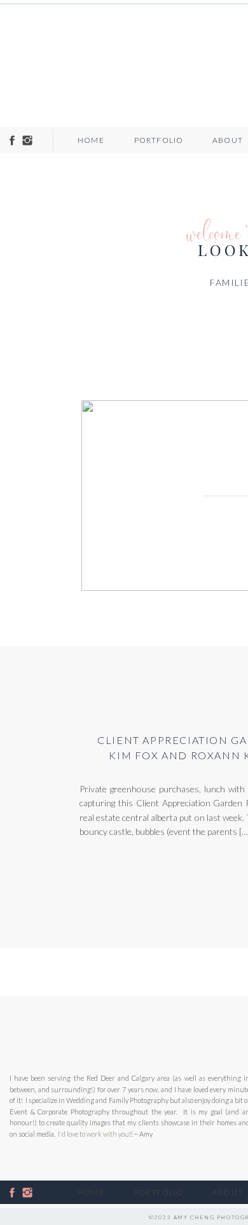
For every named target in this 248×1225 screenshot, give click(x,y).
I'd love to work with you (93, 1134)
